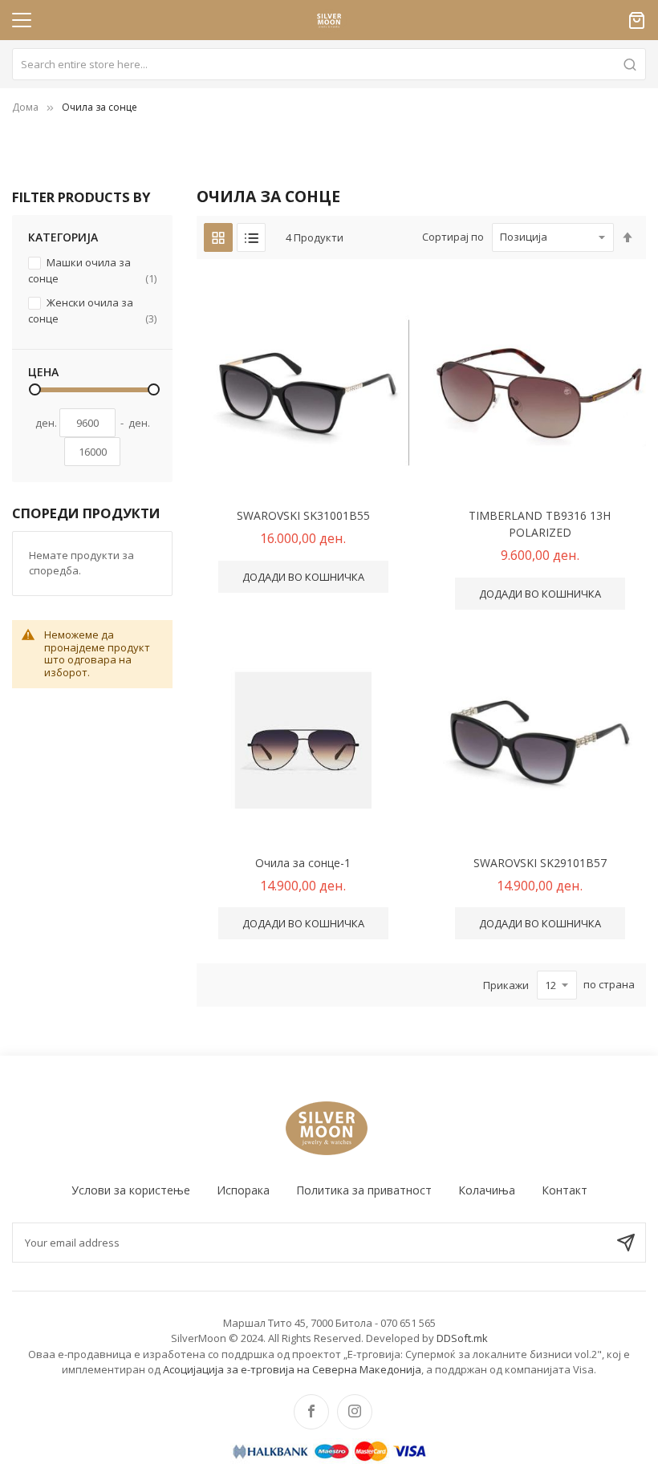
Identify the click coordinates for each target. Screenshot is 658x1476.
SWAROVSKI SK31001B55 (303, 515)
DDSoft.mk (462, 1338)
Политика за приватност (364, 1190)
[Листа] (251, 237)
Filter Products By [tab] (81, 197)
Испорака (243, 1190)
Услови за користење (130, 1190)
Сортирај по (453, 236)
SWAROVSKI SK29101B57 (540, 862)
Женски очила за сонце (92, 310)
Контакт (564, 1190)
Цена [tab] (43, 372)
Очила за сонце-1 (303, 862)
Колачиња (486, 1190)
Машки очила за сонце (92, 270)
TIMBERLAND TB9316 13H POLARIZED (540, 524)
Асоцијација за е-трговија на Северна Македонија (292, 1369)
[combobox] (329, 64)
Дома (25, 107)
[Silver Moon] (329, 1126)
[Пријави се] (626, 1243)
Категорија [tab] (63, 237)
